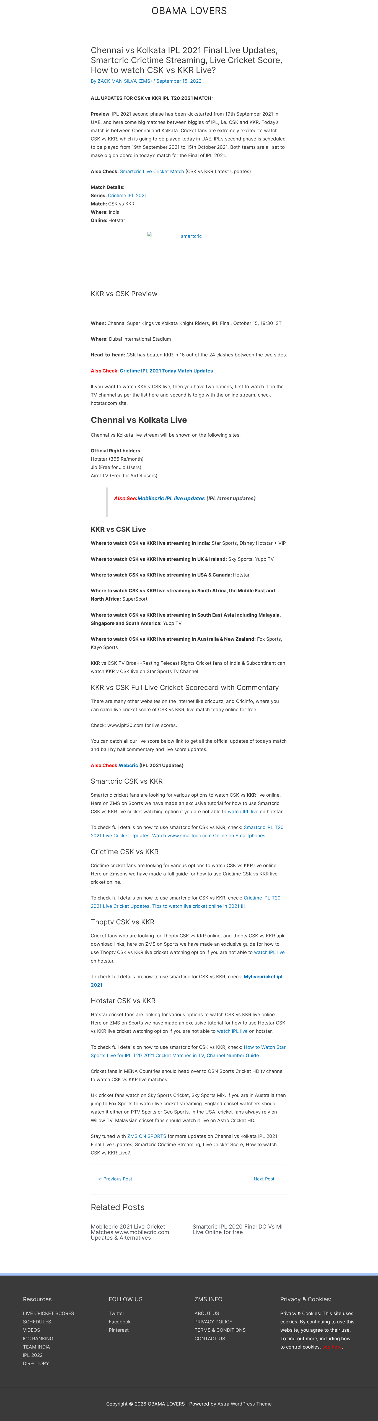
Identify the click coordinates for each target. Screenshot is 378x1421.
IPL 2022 (33, 1355)
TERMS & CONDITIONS (220, 1330)
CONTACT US (210, 1338)
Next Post (267, 1179)
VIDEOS (31, 1330)
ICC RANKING (38, 1338)
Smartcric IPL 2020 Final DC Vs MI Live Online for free (238, 1229)
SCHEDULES (37, 1321)
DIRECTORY (36, 1363)
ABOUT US (207, 1313)
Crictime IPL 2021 (127, 195)
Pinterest (119, 1330)
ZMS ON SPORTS (146, 1136)
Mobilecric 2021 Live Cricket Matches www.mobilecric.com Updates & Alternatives (130, 1232)
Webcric (128, 765)
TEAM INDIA (36, 1347)
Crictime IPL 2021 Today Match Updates (166, 371)
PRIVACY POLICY (213, 1321)
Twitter (116, 1313)
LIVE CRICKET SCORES (48, 1313)
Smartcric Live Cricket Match (152, 171)
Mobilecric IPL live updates (171, 498)
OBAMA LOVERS (189, 10)
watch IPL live (243, 811)
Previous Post (115, 1179)
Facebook (120, 1321)
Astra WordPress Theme (245, 1404)
